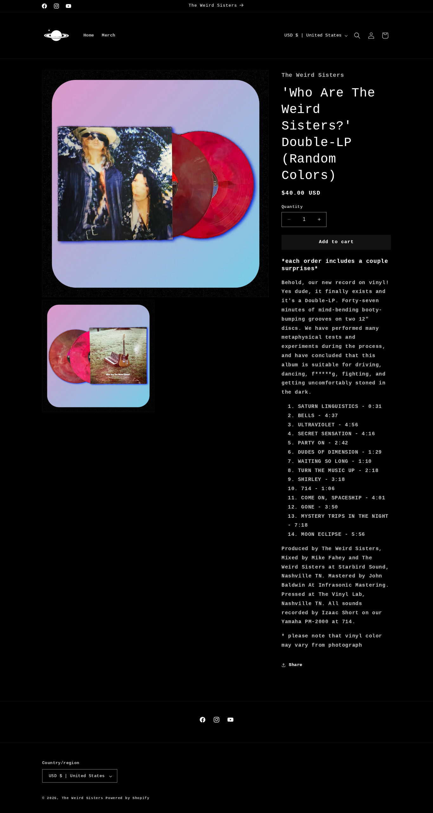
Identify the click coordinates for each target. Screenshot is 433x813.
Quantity (292, 206)
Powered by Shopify (128, 798)
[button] (357, 36)
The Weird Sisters (82, 798)
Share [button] (295, 664)
